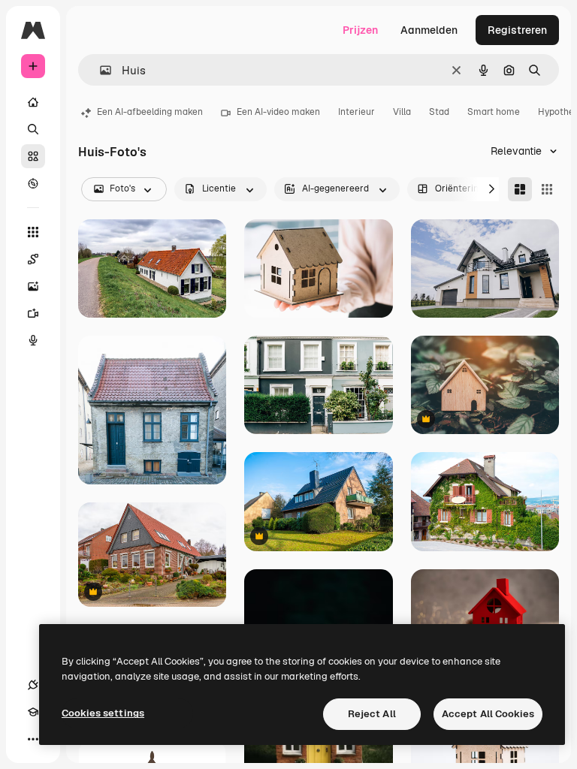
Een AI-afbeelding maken (150, 112)
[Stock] (33, 156)
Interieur (356, 112)
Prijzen (360, 30)
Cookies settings (103, 713)
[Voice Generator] (33, 340)
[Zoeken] (33, 129)
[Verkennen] (33, 183)
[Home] (33, 102)
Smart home (493, 112)
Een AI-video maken (278, 112)
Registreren (517, 30)
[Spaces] (33, 259)
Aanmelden (429, 30)
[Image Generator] (33, 286)
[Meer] (33, 739)
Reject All (372, 713)
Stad (439, 112)
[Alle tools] (33, 232)
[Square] (547, 189)
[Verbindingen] (33, 685)
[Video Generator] (33, 313)
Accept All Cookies (488, 713)
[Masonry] (520, 189)
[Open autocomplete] (99, 70)
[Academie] (33, 712)
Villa (402, 112)
